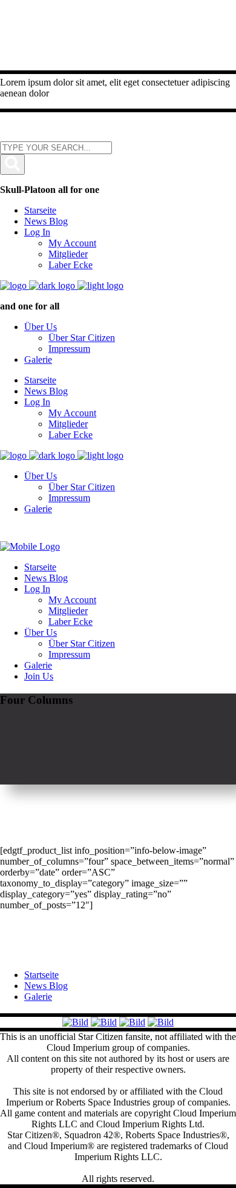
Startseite (41, 975)
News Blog (46, 985)
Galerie (38, 996)
